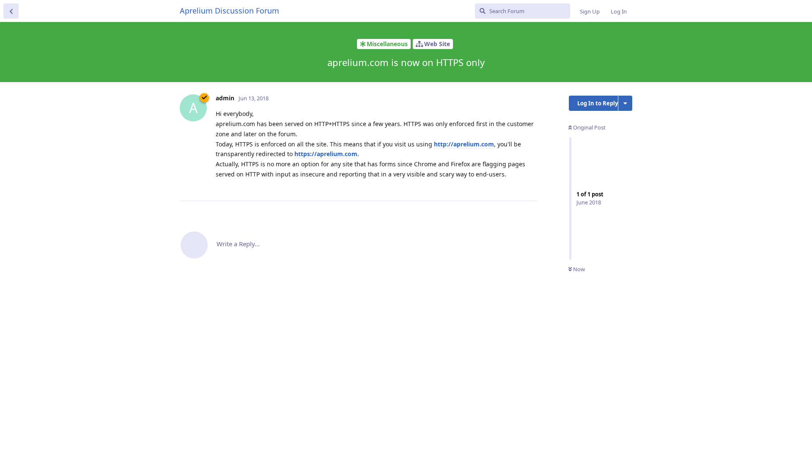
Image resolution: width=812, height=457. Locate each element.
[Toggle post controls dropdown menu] (529, 185)
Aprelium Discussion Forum (229, 11)
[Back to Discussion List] (11, 11)
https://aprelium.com (325, 154)
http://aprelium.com (464, 144)
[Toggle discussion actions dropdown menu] (625, 103)
